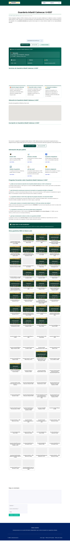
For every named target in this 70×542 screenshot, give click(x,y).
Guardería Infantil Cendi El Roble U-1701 (55, 348)
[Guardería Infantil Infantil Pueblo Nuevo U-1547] (41, 378)
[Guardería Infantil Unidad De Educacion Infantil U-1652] (28, 378)
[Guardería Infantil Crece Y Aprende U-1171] (15, 295)
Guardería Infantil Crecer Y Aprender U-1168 (15, 468)
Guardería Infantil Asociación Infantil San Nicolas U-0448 (15, 266)
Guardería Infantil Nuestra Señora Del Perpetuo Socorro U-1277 (55, 289)
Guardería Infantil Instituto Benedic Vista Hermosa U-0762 (55, 314)
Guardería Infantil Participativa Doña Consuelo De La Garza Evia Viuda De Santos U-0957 (41, 302)
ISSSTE (52, 2)
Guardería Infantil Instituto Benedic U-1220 (15, 395)
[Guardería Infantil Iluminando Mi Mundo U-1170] (41, 451)
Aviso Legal (42, 537)
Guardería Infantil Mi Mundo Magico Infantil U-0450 (15, 348)
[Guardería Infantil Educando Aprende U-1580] (41, 272)
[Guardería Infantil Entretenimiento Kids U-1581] (41, 343)
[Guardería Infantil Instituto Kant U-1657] (15, 427)
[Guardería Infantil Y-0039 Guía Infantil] (41, 332)
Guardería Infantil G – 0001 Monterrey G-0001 (15, 420)
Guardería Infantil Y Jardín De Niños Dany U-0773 (28, 359)
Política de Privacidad (50, 537)
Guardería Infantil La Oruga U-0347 (15, 337)
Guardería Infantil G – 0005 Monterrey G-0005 (55, 456)
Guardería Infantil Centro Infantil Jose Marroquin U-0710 (55, 254)
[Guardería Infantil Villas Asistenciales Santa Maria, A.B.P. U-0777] (15, 249)
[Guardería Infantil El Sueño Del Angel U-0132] (54, 439)
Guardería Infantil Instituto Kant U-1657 (15, 432)
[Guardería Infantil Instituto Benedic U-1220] (15, 390)
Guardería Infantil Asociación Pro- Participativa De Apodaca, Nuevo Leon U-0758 (41, 396)
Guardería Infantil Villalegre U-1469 (54, 408)
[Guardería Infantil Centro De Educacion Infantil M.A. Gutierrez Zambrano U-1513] (15, 283)
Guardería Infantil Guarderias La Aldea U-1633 (28, 277)
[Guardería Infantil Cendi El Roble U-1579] (54, 272)
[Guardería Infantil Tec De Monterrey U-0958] (28, 295)
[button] (59, 3)
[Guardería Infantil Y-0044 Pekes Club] (41, 261)
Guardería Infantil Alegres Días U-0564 (41, 326)
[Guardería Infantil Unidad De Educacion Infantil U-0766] (28, 390)
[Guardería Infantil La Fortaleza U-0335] (28, 366)
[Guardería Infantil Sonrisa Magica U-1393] (41, 283)
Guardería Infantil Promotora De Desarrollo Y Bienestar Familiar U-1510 (15, 444)
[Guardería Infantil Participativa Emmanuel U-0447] (28, 415)
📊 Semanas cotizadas (44, 44)
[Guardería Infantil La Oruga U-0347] (15, 332)
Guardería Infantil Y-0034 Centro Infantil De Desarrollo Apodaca (15, 383)
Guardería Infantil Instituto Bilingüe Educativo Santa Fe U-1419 (15, 456)
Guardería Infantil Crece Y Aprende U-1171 (15, 301)
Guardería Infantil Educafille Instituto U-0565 (28, 326)
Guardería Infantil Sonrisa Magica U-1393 (42, 288)
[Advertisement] (35, 32)
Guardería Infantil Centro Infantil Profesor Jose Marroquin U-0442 (41, 359)
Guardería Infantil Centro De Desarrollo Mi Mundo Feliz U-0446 (28, 468)
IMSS (44, 2)
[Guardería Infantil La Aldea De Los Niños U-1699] (54, 354)
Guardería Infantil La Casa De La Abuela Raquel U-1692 (15, 277)
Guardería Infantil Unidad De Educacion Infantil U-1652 (28, 383)
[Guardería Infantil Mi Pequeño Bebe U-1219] (41, 366)
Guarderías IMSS (15, 15)
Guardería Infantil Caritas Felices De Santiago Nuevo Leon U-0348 (15, 242)
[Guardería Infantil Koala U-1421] (28, 283)
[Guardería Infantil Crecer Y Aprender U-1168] (15, 463)
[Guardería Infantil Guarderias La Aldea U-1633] (28, 272)
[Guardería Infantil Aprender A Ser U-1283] (41, 249)
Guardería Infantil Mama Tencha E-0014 (15, 371)
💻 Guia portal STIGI (41, 145)
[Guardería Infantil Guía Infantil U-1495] (41, 439)
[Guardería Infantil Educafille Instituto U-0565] (28, 321)
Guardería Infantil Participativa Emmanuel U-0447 (28, 421)
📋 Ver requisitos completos (30, 145)
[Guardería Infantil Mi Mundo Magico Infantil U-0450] (15, 343)
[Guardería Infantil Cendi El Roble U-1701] (54, 343)
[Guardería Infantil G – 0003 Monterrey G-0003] (54, 415)
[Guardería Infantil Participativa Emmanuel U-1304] (41, 415)
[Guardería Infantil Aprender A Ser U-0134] (28, 261)
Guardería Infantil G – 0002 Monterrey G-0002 (28, 456)
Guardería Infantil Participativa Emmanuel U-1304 (41, 421)
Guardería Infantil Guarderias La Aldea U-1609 (28, 348)
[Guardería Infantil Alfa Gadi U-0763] (41, 309)
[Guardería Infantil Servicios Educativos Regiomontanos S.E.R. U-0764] (28, 309)
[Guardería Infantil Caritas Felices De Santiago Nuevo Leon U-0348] (15, 237)
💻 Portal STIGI (34, 44)
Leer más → (12, 162)
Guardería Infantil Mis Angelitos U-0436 (41, 408)
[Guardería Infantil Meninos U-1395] (41, 237)
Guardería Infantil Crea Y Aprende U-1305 (54, 432)
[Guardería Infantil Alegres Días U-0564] (41, 321)
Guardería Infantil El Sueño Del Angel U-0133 (28, 444)
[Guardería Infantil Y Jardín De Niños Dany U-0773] (28, 354)
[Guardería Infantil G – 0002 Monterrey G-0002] (28, 451)
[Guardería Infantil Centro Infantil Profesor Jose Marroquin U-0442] (41, 354)
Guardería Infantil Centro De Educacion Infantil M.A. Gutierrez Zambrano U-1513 (15, 289)
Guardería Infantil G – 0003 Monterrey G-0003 (55, 420)
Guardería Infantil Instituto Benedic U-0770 (15, 314)
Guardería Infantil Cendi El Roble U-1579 (55, 277)
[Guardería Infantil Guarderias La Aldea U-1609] (28, 343)
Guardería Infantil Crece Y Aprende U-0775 (55, 301)
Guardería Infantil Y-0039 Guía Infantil (41, 337)
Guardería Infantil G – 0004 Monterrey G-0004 (28, 432)
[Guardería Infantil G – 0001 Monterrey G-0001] (15, 415)
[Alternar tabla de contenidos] (41, 41)
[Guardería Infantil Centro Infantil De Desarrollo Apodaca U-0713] (54, 390)
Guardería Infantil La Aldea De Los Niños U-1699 (55, 359)
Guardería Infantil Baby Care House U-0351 (54, 326)
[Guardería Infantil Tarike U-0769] (54, 332)
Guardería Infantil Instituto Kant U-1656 (42, 432)
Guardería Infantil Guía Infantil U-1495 (41, 444)
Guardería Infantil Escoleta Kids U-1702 (28, 242)
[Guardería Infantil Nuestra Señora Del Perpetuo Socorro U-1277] (54, 283)
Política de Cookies (58, 537)
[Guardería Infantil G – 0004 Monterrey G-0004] (28, 427)
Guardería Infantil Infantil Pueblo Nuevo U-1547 (41, 383)
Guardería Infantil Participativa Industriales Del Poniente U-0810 (54, 242)
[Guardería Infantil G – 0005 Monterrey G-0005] (54, 451)
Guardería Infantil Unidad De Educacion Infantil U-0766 (28, 395)
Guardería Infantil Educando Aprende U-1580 (41, 277)
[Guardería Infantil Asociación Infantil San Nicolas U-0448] (15, 261)
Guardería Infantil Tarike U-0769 (55, 337)
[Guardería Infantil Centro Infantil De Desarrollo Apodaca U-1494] (54, 378)
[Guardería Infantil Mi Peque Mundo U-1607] (15, 354)
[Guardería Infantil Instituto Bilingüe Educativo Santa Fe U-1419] (15, 451)
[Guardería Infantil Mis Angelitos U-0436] (41, 403)
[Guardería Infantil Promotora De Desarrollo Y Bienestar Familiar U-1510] (15, 439)
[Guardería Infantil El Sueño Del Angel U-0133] (28, 439)
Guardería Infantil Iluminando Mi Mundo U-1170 (41, 456)
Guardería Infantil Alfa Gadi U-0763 (41, 314)
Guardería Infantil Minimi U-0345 (28, 337)
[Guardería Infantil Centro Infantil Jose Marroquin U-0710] (54, 249)
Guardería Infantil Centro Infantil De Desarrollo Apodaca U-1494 (54, 383)
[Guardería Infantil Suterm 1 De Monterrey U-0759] (15, 321)
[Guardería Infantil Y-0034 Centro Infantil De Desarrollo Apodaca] (15, 378)
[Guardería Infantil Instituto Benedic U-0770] (15, 309)
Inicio (9, 15)
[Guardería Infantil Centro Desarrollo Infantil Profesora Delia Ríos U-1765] (28, 249)
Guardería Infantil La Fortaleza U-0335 (28, 371)
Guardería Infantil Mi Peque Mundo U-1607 (15, 359)
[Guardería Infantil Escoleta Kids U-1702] (28, 237)
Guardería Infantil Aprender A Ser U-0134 (28, 266)
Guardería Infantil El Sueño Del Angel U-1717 (55, 266)
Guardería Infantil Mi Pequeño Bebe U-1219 (41, 371)
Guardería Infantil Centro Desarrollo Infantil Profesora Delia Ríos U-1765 (28, 254)
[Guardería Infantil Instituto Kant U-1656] (41, 427)
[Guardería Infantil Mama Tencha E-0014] (15, 366)
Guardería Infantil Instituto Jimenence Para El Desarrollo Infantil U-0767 (55, 371)
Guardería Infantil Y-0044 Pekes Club (41, 266)
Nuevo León (19, 15)
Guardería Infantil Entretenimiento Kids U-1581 (41, 348)
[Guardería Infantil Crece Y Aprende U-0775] (54, 295)
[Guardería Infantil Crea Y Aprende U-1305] (54, 427)
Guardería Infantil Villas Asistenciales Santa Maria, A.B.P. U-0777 (15, 254)
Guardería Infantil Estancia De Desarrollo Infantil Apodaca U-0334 (28, 408)
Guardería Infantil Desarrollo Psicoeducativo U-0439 (15, 408)
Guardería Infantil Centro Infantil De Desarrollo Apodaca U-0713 (54, 395)
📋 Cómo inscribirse (25, 44)
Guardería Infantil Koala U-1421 (28, 288)
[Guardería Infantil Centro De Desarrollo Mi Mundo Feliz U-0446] (28, 463)
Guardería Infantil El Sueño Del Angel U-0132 (55, 444)
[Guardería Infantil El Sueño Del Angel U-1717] (54, 261)
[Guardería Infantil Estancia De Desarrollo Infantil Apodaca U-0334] (28, 403)
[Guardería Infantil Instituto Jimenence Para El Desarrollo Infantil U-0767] (54, 366)
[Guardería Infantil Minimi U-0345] (28, 332)
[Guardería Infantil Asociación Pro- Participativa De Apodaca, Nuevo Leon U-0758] (41, 390)
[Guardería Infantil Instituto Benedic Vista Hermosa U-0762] (54, 309)
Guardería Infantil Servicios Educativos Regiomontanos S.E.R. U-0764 (28, 314)
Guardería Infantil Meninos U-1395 (41, 242)
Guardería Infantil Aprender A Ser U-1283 (41, 254)
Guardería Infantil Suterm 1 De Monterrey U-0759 (15, 326)
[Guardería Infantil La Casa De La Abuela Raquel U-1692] (15, 272)
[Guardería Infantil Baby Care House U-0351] (54, 321)
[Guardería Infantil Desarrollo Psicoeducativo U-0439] (15, 403)
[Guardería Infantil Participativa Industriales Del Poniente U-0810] (54, 237)
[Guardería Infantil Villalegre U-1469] (54, 403)
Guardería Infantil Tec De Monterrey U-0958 (28, 301)
